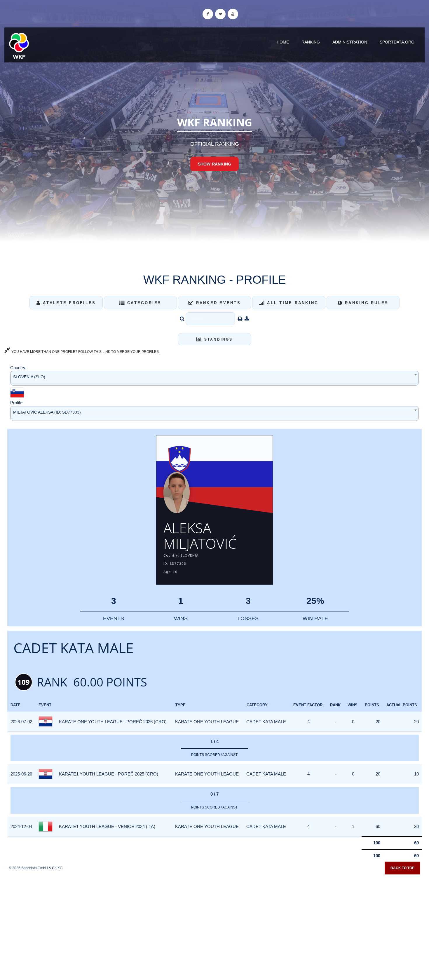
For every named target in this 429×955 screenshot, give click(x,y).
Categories (143, 303)
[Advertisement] (214, 913)
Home (283, 42)
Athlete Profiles (68, 303)
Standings (218, 339)
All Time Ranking (291, 303)
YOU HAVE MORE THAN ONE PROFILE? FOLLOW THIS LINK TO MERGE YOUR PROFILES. (85, 352)
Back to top (402, 868)
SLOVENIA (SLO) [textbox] (29, 376)
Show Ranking (214, 164)
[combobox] (214, 378)
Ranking (310, 42)
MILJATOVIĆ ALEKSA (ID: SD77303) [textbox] (47, 412)
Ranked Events (217, 303)
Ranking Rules (366, 303)
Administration (349, 42)
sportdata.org (397, 42)
